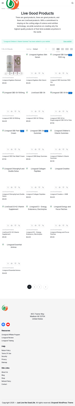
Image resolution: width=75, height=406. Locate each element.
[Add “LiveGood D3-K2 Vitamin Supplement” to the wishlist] (15, 225)
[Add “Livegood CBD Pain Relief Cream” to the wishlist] (15, 149)
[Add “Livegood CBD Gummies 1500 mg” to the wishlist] (63, 73)
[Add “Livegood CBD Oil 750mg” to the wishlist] (39, 111)
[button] (19, 73)
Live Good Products (8, 77)
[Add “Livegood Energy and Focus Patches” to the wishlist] (63, 225)
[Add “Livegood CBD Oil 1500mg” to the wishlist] (15, 111)
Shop (3, 378)
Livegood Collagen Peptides (35, 194)
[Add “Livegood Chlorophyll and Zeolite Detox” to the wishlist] (15, 187)
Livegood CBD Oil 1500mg (11, 118)
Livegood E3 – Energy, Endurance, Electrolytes (34, 233)
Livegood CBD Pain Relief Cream (13, 156)
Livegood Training (8, 341)
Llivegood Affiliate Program (11, 335)
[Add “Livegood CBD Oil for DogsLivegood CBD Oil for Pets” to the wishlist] (63, 111)
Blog (3, 375)
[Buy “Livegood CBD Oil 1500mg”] (8, 111)
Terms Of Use (6, 353)
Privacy (4, 359)
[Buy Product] (8, 73)
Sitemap (4, 362)
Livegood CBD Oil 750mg (34, 118)
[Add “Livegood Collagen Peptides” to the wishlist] (39, 187)
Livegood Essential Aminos (11, 270)
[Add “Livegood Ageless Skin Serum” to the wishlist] (39, 73)
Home (3, 8)
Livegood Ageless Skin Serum (36, 80)
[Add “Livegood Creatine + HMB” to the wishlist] (63, 187)
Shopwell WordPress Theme (62, 403)
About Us (5, 372)
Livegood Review (8, 338)
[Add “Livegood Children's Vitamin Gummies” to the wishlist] (63, 149)
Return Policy (6, 350)
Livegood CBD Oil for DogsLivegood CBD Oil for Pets (61, 119)
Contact (4, 384)
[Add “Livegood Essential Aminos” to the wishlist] (15, 263)
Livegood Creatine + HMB (59, 194)
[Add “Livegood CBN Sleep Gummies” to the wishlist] (39, 149)
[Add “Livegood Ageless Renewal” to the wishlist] (15, 73)
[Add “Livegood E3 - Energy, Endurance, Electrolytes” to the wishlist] (39, 225)
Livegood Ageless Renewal (11, 80)
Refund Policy (6, 381)
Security (4, 356)
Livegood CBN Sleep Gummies (36, 156)
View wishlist (67, 41)
